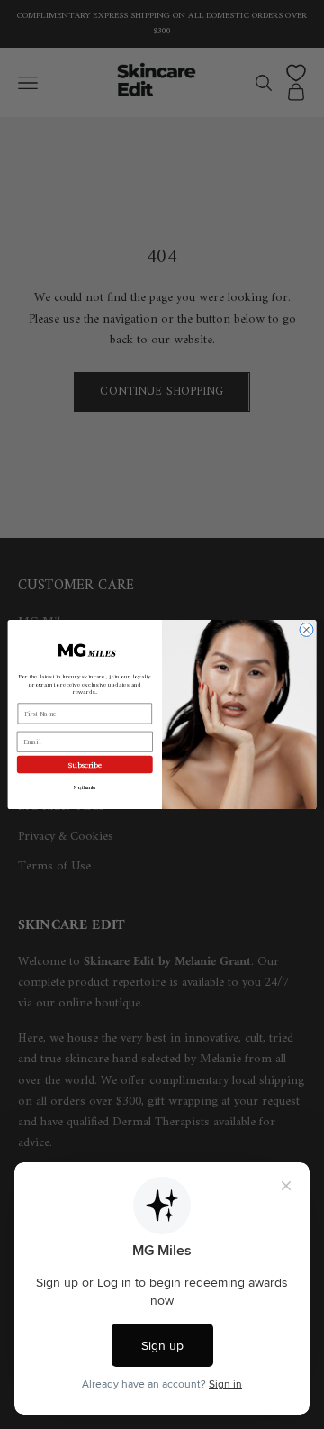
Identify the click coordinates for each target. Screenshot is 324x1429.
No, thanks (84, 787)
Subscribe (85, 764)
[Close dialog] (306, 629)
